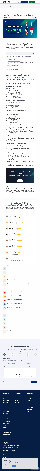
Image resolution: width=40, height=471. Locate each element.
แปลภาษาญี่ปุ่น (14, 6)
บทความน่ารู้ (5, 427)
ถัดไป (33, 381)
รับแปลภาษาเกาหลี (6, 404)
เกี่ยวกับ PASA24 (6, 423)
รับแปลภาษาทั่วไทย (6, 418)
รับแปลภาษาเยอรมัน (6, 400)
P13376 (10, 239)
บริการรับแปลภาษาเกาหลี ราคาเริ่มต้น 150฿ (14, 303)
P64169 (10, 251)
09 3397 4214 (6, 454)
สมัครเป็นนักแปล (29, 409)
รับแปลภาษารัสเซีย (6, 402)
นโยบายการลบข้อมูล (6, 438)
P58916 (10, 215)
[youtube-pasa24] (5, 457)
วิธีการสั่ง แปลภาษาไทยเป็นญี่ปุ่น (12, 66)
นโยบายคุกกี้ (5, 439)
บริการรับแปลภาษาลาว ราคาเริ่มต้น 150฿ (14, 307)
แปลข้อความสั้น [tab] (28, 363)
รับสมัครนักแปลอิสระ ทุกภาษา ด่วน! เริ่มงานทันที (15, 330)
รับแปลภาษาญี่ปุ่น (6, 406)
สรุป (8, 71)
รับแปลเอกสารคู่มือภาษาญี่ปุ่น (12, 271)
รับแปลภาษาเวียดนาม (6, 415)
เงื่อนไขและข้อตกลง (30, 411)
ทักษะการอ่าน (17, 402)
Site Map (4, 429)
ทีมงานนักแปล (29, 405)
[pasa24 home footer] (6, 442)
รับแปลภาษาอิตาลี (6, 417)
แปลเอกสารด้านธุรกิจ (11, 59)
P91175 (10, 233)
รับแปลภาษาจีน (5, 407)
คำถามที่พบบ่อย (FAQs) (30, 396)
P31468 (10, 257)
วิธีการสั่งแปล (29, 395)
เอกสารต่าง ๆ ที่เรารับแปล (11, 58)
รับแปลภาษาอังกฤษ (6, 395)
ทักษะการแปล (17, 396)
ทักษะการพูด (17, 404)
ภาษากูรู (16, 395)
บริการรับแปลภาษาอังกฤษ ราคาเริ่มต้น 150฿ (15, 291)
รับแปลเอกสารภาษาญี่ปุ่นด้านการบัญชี (13, 279)
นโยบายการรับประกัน (30, 398)
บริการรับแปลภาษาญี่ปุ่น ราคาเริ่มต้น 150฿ (14, 299)
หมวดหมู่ (9, 6)
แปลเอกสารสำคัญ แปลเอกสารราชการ (14, 60)
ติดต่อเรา (4, 425)
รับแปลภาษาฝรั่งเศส (6, 396)
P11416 (10, 245)
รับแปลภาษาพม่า (6, 411)
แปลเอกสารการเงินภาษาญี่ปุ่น (12, 275)
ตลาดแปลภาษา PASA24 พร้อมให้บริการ (13, 69)
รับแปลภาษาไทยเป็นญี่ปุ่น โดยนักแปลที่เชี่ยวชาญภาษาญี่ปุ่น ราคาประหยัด (19, 56)
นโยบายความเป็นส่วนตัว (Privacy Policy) (14, 315)
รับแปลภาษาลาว (5, 413)
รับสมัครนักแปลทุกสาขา (30, 407)
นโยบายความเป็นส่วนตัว (7, 436)
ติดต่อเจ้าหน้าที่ (9, 68)
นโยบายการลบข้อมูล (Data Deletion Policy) (15, 322)
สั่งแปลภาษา (20, 180)
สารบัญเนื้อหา (10, 54)
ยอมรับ (14, 466)
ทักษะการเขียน (17, 400)
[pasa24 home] (6, 2)
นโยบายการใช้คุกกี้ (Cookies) (12, 318)
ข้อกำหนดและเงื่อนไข (6, 434)
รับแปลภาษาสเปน (6, 398)
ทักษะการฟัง (17, 398)
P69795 (10, 227)
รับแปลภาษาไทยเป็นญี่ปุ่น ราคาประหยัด (14, 268)
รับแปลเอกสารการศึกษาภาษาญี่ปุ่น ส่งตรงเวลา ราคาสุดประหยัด (18, 283)
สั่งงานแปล (24, 2)
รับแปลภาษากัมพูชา (6, 409)
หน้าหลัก (4, 6)
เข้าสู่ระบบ (31, 2)
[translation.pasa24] (3, 457)
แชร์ (35, 17)
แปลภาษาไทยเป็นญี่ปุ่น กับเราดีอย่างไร (14, 65)
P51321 (10, 221)
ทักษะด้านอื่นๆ (17, 406)
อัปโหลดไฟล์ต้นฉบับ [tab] (11, 363)
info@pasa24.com (7, 452)
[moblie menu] (36, 2)
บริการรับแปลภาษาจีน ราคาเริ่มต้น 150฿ (14, 295)
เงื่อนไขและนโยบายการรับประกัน (13, 326)
